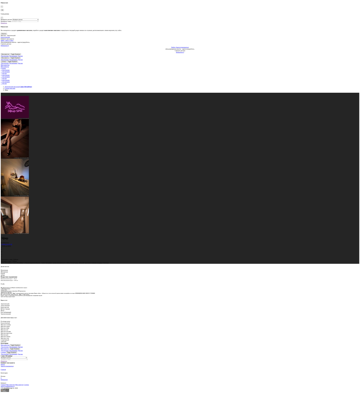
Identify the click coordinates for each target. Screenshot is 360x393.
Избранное (5, 45)
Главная (3, 369)
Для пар (20, 56)
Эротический (5, 304)
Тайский (3, 341)
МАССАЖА (7, 40)
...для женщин (5, 72)
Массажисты (5, 58)
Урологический (6, 314)
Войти (173, 47)
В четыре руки (5, 321)
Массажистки (5, 54)
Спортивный (5, 340)
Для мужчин (5, 56)
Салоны (4, 61)
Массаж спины (5, 336)
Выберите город (6, 21)
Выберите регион (6, 19)
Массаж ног (4, 330)
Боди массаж (5, 307)
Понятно (4, 33)
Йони (2, 310)
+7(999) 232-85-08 (6, 244)
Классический (5, 37)
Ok (2, 10)
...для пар (4, 73)
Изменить (4, 23)
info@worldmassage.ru (8, 386)
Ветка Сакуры (5, 309)
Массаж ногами (6, 331)
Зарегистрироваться (182, 47)
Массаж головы (6, 325)
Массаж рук (4, 335)
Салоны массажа (9, 88)
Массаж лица (5, 328)
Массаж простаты (6, 333)
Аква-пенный (5, 305)
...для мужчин (5, 70)
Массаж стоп (5, 338)
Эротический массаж (18, 86)
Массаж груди (5, 326)
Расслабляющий (6, 312)
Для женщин (13, 56)
